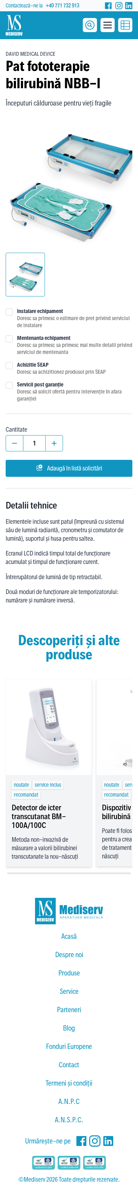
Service (69, 991)
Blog (69, 1028)
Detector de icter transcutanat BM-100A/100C (39, 816)
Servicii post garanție (40, 385)
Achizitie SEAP (32, 365)
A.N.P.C (69, 1101)
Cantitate (16, 429)
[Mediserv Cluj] (69, 911)
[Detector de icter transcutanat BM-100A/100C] (48, 727)
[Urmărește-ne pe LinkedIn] (128, 5)
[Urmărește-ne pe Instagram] (118, 5)
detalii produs (49, 759)
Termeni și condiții (69, 1083)
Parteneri (69, 1010)
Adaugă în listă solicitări (74, 468)
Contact (69, 1065)
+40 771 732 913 (62, 5)
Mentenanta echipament (43, 338)
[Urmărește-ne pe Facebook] (108, 5)
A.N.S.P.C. (69, 1120)
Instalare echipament (40, 311)
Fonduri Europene (69, 1046)
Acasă (69, 936)
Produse (69, 973)
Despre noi (69, 955)
